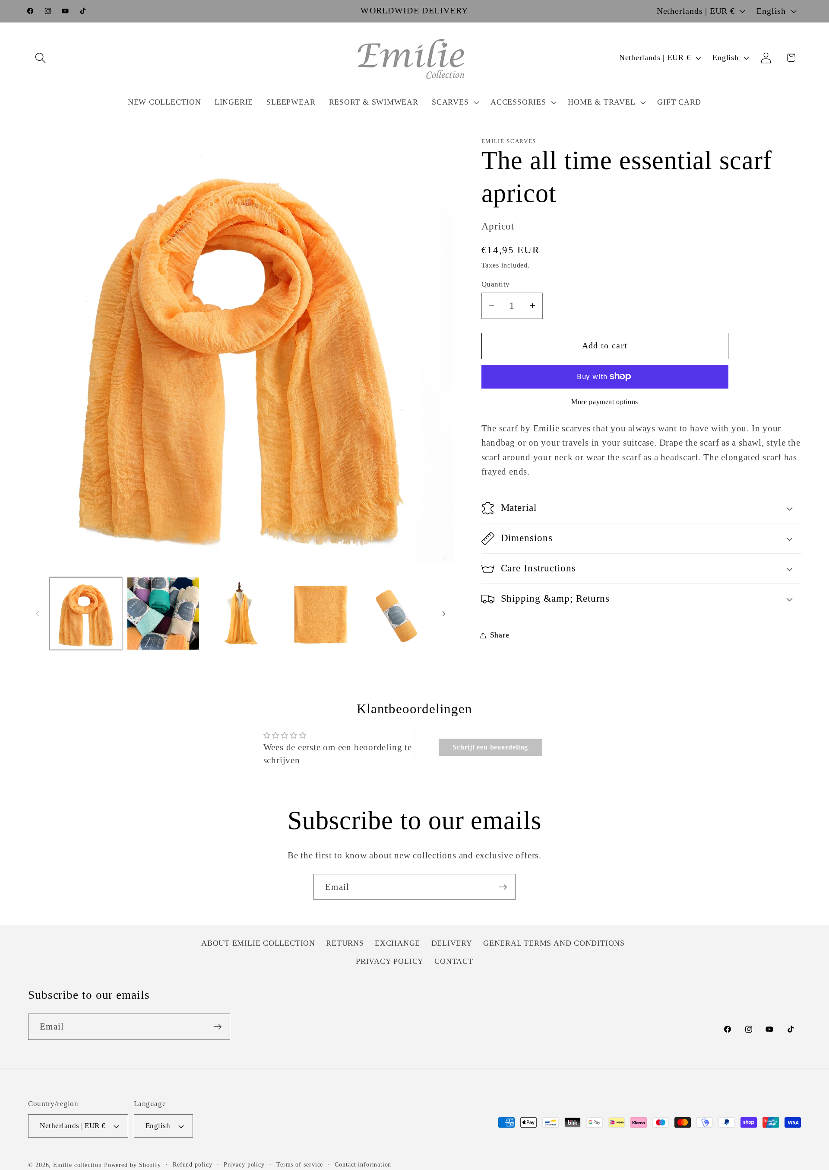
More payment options (604, 401)
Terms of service (299, 1164)
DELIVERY (451, 943)
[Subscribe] (502, 887)
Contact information (363, 1164)
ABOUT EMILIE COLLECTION (258, 943)
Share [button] (499, 635)
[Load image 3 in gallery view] (240, 613)
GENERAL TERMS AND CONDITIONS (554, 943)
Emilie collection (77, 1164)
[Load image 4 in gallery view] (318, 613)
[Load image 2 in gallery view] (163, 613)
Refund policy (192, 1164)
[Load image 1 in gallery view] (86, 613)
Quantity (495, 284)
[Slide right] (443, 613)
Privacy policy (244, 1164)
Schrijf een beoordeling (490, 747)
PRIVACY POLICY (390, 961)
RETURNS (345, 943)
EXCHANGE (397, 943)
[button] (40, 57)
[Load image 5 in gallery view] (395, 613)
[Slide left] (37, 613)
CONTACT (453, 961)
